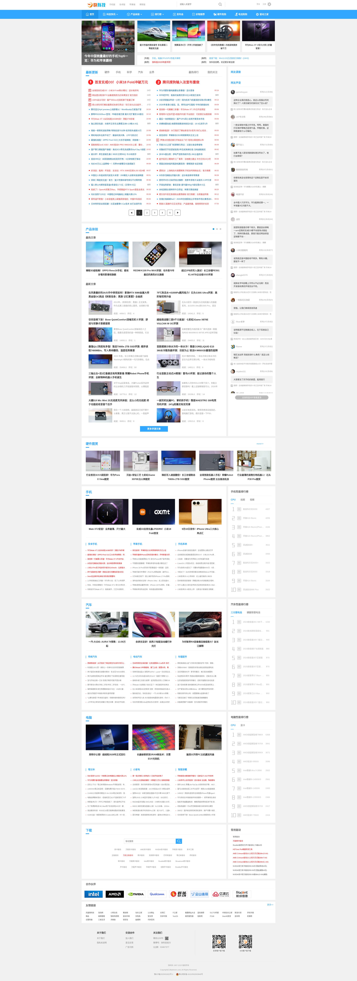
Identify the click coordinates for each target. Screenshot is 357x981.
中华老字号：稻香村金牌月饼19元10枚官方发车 (180, 95)
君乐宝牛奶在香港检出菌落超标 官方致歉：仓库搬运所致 (183, 194)
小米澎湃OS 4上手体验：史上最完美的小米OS (194, 576)
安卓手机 (92, 544)
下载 (89, 830)
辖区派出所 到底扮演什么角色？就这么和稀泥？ (251, 356)
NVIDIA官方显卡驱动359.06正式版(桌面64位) (250, 870)
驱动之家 (264, 14)
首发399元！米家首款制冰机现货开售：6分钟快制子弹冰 (115, 159)
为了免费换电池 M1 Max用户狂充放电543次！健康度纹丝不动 (110, 806)
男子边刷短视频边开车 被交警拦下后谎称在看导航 (106, 676)
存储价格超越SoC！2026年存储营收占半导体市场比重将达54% (186, 199)
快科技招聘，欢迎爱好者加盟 (222, 62)
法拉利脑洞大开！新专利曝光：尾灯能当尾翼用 (195, 672)
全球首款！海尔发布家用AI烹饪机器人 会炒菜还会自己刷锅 (154, 785)
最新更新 (92, 72)
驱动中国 (126, 916)
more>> (260, 444)
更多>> (270, 905)
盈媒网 (137, 920)
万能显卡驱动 (131, 850)
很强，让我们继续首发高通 (245, 308)
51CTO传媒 (214, 913)
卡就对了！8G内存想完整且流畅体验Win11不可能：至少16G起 (200, 572)
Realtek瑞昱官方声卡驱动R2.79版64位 (247, 845)
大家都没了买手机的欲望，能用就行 (249, 379)
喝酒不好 (240, 194)
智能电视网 (115, 916)
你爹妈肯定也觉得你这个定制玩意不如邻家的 (251, 179)
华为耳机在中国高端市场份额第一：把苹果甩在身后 (196, 798)
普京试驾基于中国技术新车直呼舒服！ (101, 693)
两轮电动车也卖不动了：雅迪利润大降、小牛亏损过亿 (114, 135)
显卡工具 (190, 850)
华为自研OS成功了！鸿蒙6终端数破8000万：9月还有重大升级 (200, 568)
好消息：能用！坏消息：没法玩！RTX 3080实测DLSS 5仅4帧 (118, 170)
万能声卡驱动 (136, 867)
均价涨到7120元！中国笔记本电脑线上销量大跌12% (114, 194)
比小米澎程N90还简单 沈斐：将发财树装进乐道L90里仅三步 (155, 689)
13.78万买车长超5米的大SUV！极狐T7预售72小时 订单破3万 (155, 676)
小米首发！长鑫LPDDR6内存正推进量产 (107, 58)
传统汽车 (92, 657)
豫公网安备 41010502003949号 (191, 974)
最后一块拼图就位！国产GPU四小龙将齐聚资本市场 (181, 119)
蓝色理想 (200, 913)
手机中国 (250, 913)
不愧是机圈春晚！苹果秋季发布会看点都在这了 (150, 563)
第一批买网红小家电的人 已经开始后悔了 (147, 776)
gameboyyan (242, 92)
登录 (258, 4)
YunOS (175, 916)
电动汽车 (137, 657)
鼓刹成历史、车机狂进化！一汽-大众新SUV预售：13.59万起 (155, 693)
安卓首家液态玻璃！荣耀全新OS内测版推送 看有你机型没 (198, 581)
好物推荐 (200, 14)
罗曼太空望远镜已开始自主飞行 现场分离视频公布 (182, 140)
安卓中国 (163, 916)
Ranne (239, 346)
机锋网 (249, 916)
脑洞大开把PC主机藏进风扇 (200, 754)
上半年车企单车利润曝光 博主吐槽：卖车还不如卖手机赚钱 (109, 702)
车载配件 (182, 657)
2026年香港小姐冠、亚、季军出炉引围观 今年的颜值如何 (184, 105)
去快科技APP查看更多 (251, 397)
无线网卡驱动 (154, 855)
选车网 (237, 916)
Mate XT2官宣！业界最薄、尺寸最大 (107, 529)
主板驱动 (115, 855)
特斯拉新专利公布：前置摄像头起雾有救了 (193, 693)
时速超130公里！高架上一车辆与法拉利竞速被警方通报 (108, 668)
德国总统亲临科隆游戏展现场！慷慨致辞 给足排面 (181, 164)
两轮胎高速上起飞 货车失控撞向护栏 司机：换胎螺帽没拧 (198, 663)
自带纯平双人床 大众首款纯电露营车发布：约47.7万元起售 (154, 698)
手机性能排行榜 (239, 491)
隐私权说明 (102, 943)
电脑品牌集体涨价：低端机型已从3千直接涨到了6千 (106, 798)
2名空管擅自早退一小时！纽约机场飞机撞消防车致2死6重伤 (185, 100)
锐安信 (125, 920)
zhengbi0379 (242, 275)
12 (135, 394)
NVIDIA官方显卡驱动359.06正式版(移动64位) (250, 866)
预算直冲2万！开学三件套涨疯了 (188, 45)
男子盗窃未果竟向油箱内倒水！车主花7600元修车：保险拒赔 (110, 672)
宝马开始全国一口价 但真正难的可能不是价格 (104, 680)
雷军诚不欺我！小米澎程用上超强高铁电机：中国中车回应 (116, 199)
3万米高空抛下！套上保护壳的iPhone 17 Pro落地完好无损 (154, 576)
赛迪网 (125, 913)
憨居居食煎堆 (242, 169)
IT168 (212, 916)
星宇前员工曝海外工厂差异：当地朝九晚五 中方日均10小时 (185, 159)
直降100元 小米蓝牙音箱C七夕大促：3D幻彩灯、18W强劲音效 (156, 798)
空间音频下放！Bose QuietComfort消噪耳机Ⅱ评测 (196, 815)
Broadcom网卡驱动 (183, 861)
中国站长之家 (227, 913)
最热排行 (194, 72)
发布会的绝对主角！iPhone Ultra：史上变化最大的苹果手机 (154, 581)
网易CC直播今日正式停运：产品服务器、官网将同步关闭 (184, 204)
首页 (92, 14)
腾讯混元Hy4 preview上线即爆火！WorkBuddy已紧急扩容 (116, 109)
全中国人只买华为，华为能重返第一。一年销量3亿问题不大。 (251, 204)
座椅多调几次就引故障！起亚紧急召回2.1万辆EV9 (151, 680)
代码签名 (151, 920)
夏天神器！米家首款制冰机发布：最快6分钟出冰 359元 (153, 815)
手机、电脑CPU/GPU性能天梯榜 (166, 58)
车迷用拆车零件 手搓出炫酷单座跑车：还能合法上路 (196, 676)
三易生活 (101, 920)
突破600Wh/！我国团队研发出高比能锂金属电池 (195, 668)
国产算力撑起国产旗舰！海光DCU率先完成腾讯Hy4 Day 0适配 (118, 149)
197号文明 (240, 117)
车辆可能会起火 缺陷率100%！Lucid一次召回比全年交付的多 (155, 672)
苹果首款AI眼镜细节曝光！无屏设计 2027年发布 (195, 776)
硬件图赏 (92, 443)
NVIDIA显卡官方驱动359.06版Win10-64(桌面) (250, 874)
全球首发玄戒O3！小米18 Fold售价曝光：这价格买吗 (115, 90)
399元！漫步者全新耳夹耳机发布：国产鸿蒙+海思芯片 (197, 811)
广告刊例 (129, 947)
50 (135, 367)
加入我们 (129, 938)
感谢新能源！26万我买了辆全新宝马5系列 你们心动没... (183, 130)
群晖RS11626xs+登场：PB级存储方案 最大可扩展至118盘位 (117, 114)
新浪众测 (238, 913)
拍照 (243, 500)
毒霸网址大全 (190, 913)
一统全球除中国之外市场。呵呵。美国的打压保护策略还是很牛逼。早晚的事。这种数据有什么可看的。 (251, 128)
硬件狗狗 (221, 14)
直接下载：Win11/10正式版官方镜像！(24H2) (229, 58)
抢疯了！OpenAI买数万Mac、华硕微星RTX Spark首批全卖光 (117, 189)
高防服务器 (189, 916)
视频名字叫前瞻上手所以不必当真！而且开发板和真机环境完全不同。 (251, 284)
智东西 (150, 916)
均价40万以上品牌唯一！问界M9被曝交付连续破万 (113, 164)
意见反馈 (129, 943)
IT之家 (175, 913)
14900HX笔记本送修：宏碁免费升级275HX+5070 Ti (107, 789)
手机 (118, 72)
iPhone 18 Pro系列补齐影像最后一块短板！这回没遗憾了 (153, 568)
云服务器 (89, 920)
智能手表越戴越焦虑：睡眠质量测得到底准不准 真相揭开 (198, 802)
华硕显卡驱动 (177, 850)
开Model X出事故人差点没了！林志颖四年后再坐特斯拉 (153, 685)
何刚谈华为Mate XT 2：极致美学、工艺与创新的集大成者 (108, 589)
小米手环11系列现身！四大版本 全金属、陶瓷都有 (196, 780)
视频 (252, 500)
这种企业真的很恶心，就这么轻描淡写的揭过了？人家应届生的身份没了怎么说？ (251, 101)
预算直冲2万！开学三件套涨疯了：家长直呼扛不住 (106, 802)
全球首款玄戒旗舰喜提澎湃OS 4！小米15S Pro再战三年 (198, 555)
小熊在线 (114, 913)
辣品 (87, 916)
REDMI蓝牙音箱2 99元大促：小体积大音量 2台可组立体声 (154, 802)
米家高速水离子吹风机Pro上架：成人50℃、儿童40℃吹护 (154, 811)
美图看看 (101, 916)
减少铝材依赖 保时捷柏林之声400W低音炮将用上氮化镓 (198, 685)
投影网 (199, 916)
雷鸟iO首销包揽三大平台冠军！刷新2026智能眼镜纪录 (197, 789)
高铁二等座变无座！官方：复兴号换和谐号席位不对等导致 (116, 180)
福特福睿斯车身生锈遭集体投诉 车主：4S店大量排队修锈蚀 (109, 689)
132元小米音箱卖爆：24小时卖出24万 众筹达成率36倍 (152, 789)
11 (203, 340)
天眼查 (113, 920)
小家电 (136, 769)
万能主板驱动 (128, 855)
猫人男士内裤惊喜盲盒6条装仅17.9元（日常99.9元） (114, 185)
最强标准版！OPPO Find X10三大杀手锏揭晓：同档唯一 (115, 140)
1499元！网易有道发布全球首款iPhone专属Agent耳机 (197, 793)
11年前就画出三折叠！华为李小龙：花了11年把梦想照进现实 (110, 581)
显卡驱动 (117, 850)
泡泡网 (100, 913)
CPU (233, 500)
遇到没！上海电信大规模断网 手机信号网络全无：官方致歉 (184, 170)
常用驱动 (236, 837)
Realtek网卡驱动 (164, 861)
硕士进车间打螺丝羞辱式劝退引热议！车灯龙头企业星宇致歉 (118, 105)
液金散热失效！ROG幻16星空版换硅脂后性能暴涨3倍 (107, 811)
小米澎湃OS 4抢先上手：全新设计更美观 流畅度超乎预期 (198, 589)
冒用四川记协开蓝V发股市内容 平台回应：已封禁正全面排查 (185, 114)
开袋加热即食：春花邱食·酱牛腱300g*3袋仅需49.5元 (182, 185)
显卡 (243, 725)
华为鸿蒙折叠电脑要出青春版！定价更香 (176, 90)
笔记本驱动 (181, 855)
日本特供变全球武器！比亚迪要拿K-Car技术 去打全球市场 (116, 204)
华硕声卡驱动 (151, 867)
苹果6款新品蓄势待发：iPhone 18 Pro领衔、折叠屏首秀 (153, 585)
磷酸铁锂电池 (253, 612)
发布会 (180, 14)
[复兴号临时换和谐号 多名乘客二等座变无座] (153, 31)
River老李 (240, 322)
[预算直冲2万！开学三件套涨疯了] (188, 31)
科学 (129, 72)
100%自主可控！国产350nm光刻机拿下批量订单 (113, 100)
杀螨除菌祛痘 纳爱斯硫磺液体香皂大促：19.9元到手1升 (183, 124)
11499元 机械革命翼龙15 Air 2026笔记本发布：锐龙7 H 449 (110, 793)
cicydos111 (241, 371)
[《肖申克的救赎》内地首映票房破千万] (223, 31)
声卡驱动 (123, 867)
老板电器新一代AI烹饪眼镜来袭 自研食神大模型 (195, 806)
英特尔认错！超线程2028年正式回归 (107, 754)
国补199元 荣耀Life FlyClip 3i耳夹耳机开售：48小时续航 (198, 785)
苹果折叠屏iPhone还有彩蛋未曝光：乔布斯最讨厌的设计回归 (155, 555)
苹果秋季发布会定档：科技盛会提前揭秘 (147, 589)
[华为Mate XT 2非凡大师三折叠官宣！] (258, 31)
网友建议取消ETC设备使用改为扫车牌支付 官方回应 (115, 95)
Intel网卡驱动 (149, 861)
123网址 (151, 913)
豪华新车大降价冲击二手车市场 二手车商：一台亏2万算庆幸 (109, 685)
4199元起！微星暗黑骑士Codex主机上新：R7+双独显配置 (109, 815)
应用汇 (162, 913)
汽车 (140, 72)
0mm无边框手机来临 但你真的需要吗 (101, 576)
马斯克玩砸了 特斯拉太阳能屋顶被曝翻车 (192, 698)
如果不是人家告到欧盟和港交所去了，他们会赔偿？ (251, 154)
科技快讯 (111, 14)
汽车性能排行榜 (239, 604)
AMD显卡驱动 (145, 850)
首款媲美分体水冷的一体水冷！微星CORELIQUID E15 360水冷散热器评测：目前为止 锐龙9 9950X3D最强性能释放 (187, 350)
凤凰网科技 (90, 913)
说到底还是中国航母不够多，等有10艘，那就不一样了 (251, 260)
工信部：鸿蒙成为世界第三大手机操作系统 (193, 559)
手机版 (112, 4)
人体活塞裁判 (242, 250)
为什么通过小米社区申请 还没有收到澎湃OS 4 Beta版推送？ (199, 585)
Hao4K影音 (226, 916)
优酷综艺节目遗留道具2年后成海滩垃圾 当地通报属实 (182, 149)
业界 (151, 72)
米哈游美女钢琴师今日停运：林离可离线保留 (178, 189)
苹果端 (132, 4)
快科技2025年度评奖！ (162, 62)
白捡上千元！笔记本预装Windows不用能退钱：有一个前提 (109, 785)
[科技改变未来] (94, 4)
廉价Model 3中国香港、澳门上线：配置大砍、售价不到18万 (154, 668)
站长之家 (138, 913)
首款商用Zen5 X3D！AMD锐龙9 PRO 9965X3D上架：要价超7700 (120, 145)
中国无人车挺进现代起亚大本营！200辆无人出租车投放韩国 (117, 175)
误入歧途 (240, 393)
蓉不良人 (240, 145)
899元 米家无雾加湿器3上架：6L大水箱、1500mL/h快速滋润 (155, 806)
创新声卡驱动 (166, 867)
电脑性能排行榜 (239, 717)
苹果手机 (137, 544)
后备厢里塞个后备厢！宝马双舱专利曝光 (192, 702)
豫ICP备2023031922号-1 (163, 974)
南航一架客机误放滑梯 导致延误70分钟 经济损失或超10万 (116, 130)
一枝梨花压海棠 (243, 300)
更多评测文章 (154, 429)
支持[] (263, 92)
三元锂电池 (236, 612)
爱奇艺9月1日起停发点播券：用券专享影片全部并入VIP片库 (185, 180)
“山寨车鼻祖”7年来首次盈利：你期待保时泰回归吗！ (106, 698)
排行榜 (158, 14)
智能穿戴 (182, 769)
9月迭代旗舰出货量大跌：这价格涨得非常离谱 (179, 175)
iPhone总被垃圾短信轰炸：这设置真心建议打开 (195, 550)
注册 (264, 4)
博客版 (142, 4)
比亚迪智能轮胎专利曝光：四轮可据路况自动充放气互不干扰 (200, 680)
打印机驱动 (168, 855)
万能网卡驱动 (134, 861)
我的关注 (213, 72)
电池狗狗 (242, 14)
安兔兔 (137, 916)
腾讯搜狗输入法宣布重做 (181, 82)
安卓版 (122, 4)
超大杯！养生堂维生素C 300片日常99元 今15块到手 (114, 154)
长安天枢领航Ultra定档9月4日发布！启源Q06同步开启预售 (154, 702)
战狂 (238, 219)
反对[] (270, 92)
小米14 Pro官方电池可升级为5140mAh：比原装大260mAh (109, 568)
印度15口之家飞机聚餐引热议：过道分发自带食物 (180, 145)
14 (203, 394)
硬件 (107, 72)
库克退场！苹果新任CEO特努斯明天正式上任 (178, 135)
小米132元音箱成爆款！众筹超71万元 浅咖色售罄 (151, 780)
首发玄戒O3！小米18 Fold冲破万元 (121, 82)
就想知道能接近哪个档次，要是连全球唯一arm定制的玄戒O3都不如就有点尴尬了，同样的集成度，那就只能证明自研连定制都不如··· (251, 232)
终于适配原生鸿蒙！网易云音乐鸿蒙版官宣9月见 (105, 572)
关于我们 (101, 938)
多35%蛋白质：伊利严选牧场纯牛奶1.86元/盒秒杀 (181, 154)
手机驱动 (193, 855)
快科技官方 (166, 943)
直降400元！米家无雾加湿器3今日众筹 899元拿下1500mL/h (155, 793)
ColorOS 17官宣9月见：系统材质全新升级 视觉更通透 (197, 563)
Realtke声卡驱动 (181, 867)
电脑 (89, 717)
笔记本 (91, 769)
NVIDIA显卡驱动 (161, 850)
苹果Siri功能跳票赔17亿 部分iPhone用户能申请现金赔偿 (153, 559)
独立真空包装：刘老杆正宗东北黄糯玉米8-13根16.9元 (114, 124)
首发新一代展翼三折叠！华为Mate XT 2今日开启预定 (182, 109)
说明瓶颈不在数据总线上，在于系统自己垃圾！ (251, 331)
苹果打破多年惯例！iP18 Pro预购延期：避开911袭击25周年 (154, 572)
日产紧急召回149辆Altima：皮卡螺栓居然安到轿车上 (197, 689)
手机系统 (182, 544)
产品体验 (135, 14)
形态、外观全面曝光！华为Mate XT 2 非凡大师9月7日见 (108, 585)
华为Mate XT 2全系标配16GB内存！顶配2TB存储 (112, 119)
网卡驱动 (141, 855)
